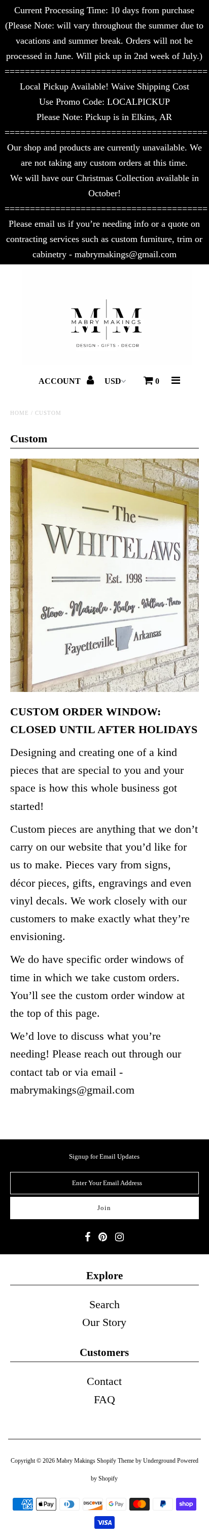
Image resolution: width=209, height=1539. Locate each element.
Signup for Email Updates (104, 1156)
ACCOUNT (61, 381)
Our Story (104, 1322)
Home (19, 413)
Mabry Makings (75, 1460)
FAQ (104, 1399)
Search (104, 1304)
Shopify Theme (115, 1460)
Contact (104, 1381)
